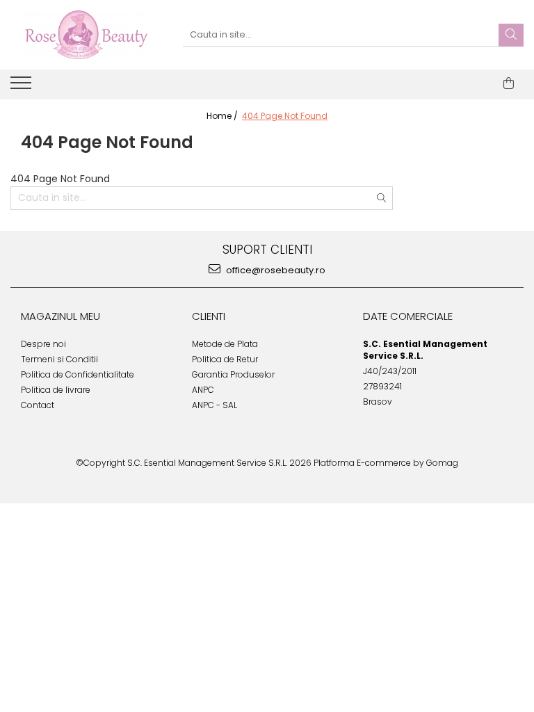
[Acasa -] (86, 34)
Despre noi (43, 344)
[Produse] (22, 86)
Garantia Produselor (233, 374)
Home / (223, 116)
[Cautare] (511, 35)
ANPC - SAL (214, 405)
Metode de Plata (225, 344)
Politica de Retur (225, 359)
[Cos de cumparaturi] (509, 83)
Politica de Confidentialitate (77, 374)
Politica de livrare (55, 390)
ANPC (203, 390)
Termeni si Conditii (59, 359)
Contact (37, 405)
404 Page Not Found (284, 116)
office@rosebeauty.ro (274, 270)
